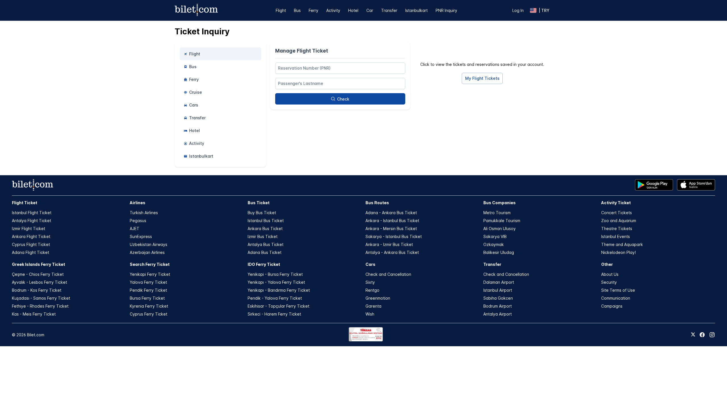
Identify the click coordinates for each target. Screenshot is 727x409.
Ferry (313, 10)
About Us (610, 274)
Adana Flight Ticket (30, 252)
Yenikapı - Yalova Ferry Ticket (276, 282)
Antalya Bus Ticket (265, 244)
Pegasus (138, 220)
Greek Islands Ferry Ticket (38, 264)
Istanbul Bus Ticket (266, 220)
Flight (281, 10)
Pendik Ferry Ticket (148, 290)
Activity (333, 10)
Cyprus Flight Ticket (31, 244)
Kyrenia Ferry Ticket (149, 306)
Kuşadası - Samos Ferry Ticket (41, 298)
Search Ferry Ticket (150, 264)
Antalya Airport (497, 314)
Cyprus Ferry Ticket (148, 314)
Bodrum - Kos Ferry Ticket (36, 290)
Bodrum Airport (497, 306)
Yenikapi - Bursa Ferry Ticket (275, 274)
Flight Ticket (24, 202)
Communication (615, 298)
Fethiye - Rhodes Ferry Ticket (40, 306)
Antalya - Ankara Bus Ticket (392, 252)
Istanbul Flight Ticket (31, 212)
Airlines (137, 202)
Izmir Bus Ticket (262, 236)
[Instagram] (712, 335)
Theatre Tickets (616, 228)
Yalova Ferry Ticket (148, 282)
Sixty (370, 282)
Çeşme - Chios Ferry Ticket (38, 274)
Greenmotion (377, 298)
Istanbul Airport (497, 290)
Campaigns (611, 306)
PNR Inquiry (446, 10)
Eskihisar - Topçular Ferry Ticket (278, 306)
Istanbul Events (615, 236)
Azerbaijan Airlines (147, 252)
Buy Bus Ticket (262, 212)
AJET (134, 228)
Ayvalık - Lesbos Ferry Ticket (39, 282)
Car (369, 10)
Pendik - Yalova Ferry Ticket (275, 298)
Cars (370, 264)
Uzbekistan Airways (148, 244)
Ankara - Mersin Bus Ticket (391, 228)
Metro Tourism (497, 212)
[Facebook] (702, 335)
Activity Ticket (616, 202)
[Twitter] (693, 334)
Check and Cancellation (388, 274)
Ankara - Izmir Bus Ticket (389, 244)
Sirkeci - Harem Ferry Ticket (274, 314)
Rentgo (372, 290)
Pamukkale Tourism (501, 220)
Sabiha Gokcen (498, 298)
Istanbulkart (416, 10)
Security (609, 282)
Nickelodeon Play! (618, 252)
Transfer (389, 10)
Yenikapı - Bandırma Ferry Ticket (279, 290)
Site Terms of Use (618, 290)
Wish (369, 314)
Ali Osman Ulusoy (499, 228)
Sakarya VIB (495, 236)
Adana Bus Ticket (264, 252)
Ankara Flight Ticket (31, 236)
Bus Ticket (259, 202)
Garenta (373, 306)
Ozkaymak (493, 244)
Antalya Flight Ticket (31, 220)
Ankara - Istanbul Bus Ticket (392, 220)
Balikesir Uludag (498, 252)
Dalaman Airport (498, 282)
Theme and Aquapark (622, 244)
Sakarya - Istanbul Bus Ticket (393, 236)
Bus (297, 10)
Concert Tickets (616, 212)
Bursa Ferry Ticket (147, 298)
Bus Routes (377, 202)
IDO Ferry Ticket (264, 264)
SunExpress (141, 236)
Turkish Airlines (144, 212)
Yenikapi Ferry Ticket (150, 274)
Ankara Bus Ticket (265, 228)
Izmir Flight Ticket (28, 228)
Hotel (353, 10)
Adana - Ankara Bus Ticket (391, 212)
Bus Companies (499, 202)
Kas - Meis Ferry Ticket (34, 314)
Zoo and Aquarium (618, 220)
